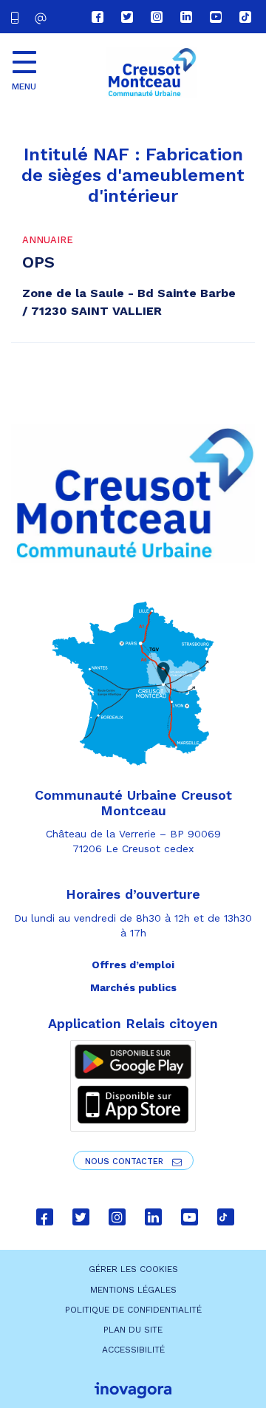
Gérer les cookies (133, 1269)
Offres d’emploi (133, 964)
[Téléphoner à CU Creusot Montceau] (17, 16)
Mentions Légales (133, 1290)
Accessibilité (133, 1349)
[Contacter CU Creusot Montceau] (42, 18)
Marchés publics (133, 987)
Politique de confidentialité (133, 1310)
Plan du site (133, 1329)
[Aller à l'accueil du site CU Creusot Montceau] (151, 72)
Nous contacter (125, 1161)
